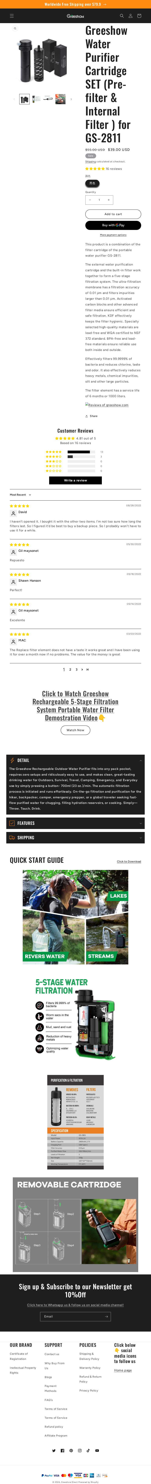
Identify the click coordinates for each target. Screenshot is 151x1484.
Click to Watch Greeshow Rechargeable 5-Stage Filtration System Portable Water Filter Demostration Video (75, 705)
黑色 (92, 183)
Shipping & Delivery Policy (89, 1356)
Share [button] (94, 416)
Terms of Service (56, 1409)
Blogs (48, 1377)
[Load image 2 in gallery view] (36, 99)
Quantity (90, 192)
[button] (11, 15)
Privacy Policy (88, 1390)
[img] (19, 506)
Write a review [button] (75, 480)
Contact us (52, 1354)
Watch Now (75, 730)
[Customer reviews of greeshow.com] (107, 405)
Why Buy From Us (54, 1366)
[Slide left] (14, 99)
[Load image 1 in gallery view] (24, 99)
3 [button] (77, 669)
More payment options (113, 234)
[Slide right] (71, 99)
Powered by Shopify (88, 1482)
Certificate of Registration (19, 1356)
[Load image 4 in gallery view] (60, 99)
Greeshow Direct (69, 1482)
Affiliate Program (56, 1435)
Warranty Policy (90, 1368)
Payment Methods (50, 1388)
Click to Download (129, 861)
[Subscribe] (106, 1316)
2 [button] (70, 669)
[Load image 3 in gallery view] (48, 99)
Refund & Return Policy (90, 1379)
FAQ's (49, 1400)
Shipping (90, 161)
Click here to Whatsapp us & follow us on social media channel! (75, 1305)
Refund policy (54, 1426)
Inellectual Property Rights (23, 1370)
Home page (123, 1370)
